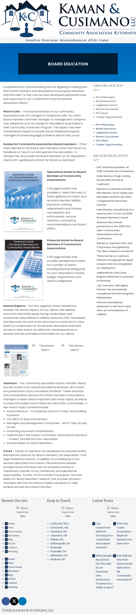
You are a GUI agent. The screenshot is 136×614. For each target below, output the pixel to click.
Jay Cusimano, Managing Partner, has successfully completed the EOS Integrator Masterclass (115, 291)
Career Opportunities (109, 117)
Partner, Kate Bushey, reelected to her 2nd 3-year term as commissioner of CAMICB (114, 308)
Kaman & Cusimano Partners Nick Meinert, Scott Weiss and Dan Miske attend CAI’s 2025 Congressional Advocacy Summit (115, 196)
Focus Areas (50, 40)
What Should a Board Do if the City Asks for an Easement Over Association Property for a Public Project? (104, 571)
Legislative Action (106, 105)
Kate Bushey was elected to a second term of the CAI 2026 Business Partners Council (115, 213)
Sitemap (12, 551)
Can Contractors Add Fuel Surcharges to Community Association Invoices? (104, 535)
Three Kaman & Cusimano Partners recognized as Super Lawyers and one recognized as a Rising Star (115, 262)
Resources (80, 40)
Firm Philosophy (105, 97)
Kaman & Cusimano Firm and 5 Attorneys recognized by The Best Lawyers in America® (115, 247)
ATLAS (92, 40)
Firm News (102, 113)
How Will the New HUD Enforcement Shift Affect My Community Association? (125, 567)
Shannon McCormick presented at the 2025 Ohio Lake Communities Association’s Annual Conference (114, 230)
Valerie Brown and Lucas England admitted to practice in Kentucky (115, 276)
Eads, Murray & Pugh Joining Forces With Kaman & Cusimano (113, 180)
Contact (104, 40)
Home (30, 40)
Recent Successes (107, 109)
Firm (37, 40)
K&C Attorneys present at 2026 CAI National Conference (115, 169)
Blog (10, 539)
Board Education (106, 101)
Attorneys (66, 40)
